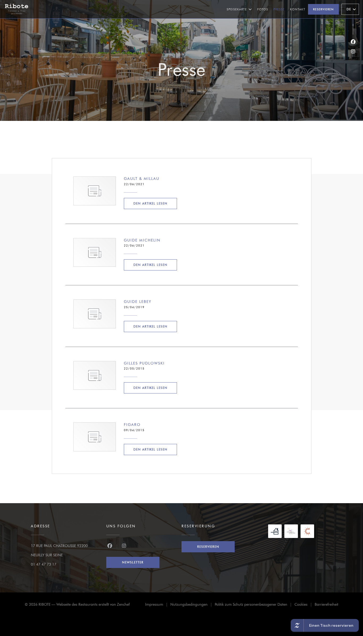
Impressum (157, 605)
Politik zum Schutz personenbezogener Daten (254, 605)
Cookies (304, 605)
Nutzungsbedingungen (192, 605)
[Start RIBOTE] (16, 9)
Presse (279, 9)
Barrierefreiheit (326, 605)
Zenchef (123, 604)
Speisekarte (237, 9)
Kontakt (297, 9)
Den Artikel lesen (155, 203)
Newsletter (132, 562)
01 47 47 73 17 (43, 564)
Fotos (262, 9)
